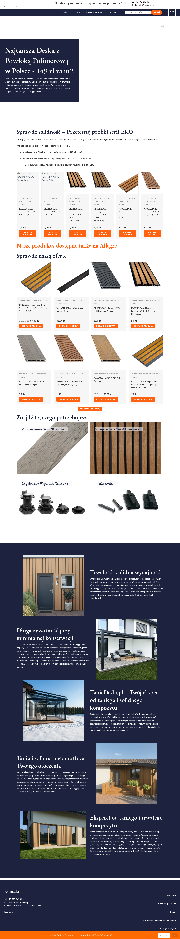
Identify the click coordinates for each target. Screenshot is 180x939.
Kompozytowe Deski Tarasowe (42, 429)
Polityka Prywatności (167, 903)
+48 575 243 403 (16, 899)
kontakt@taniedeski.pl (19, 902)
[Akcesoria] (115, 483)
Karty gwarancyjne (168, 928)
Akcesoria (106, 483)
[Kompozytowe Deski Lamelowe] (141, 429)
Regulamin (171, 895)
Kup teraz (164, 935)
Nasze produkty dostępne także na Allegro (67, 245)
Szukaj (156, 12)
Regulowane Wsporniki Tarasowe (45, 483)
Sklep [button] (65, 12)
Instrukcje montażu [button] (93, 12)
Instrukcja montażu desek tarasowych (159, 920)
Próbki (77, 12)
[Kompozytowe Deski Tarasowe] (67, 429)
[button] (69, 12)
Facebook (8, 912)
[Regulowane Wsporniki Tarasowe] (70, 483)
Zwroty (173, 912)
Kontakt (113, 12)
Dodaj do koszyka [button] (28, 233)
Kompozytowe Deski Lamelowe (117, 429)
